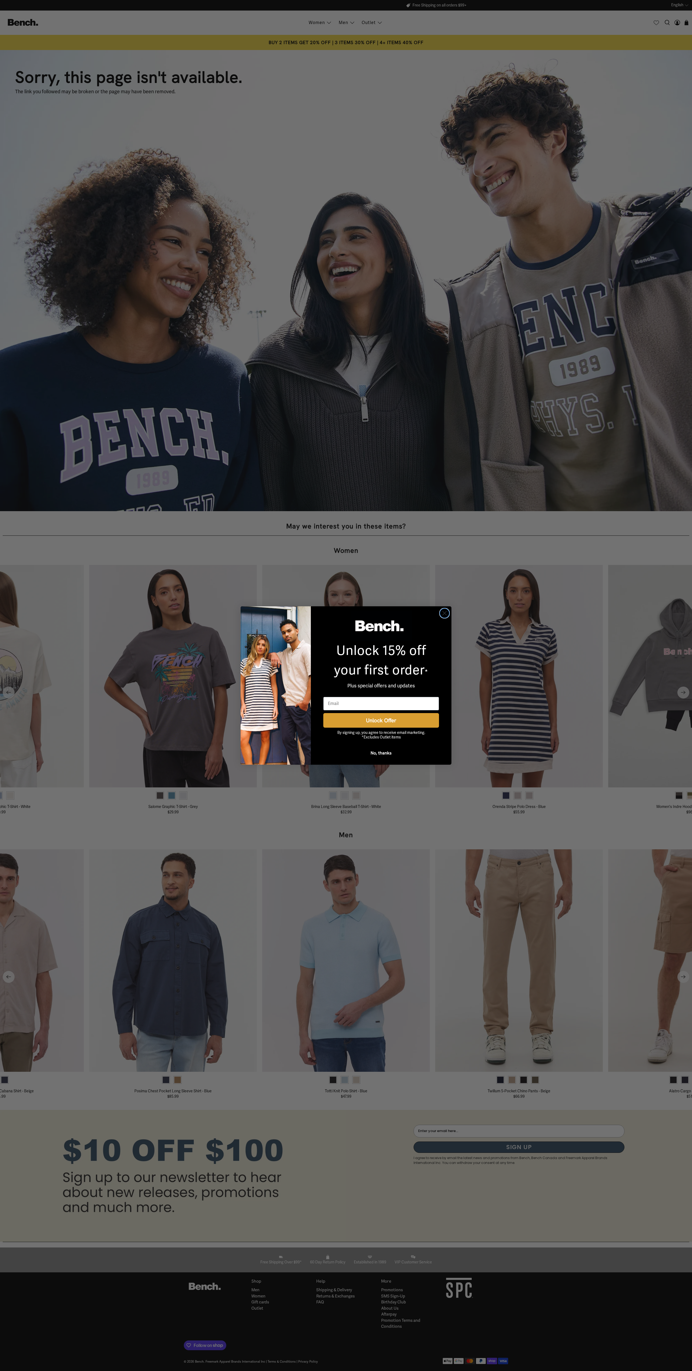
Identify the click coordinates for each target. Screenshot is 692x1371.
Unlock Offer (381, 720)
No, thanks (381, 753)
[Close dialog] (444, 613)
